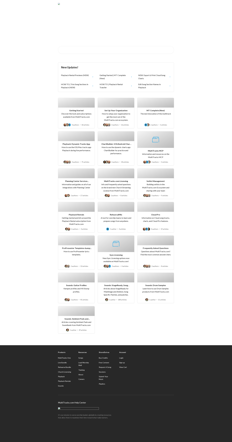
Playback (61, 376)
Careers (81, 379)
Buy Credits (103, 358)
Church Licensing (64, 372)
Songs (80, 358)
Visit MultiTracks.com (152, 4)
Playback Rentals (64, 381)
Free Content (104, 363)
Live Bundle (62, 363)
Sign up (122, 363)
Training (81, 370)
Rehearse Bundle (64, 367)
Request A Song (105, 367)
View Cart (123, 367)
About (80, 375)
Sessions (102, 372)
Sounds (61, 386)
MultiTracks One (64, 358)
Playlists (102, 384)
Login (121, 358)
